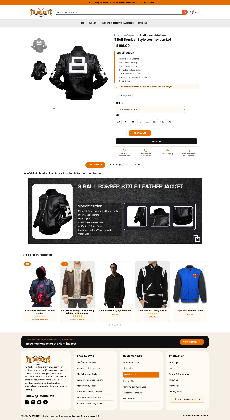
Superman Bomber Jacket (190, 310)
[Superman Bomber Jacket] (190, 284)
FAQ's (171, 368)
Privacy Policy (175, 391)
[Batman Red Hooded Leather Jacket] (40, 284)
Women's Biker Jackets (88, 368)
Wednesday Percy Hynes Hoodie (115, 310)
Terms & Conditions (179, 374)
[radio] (119, 122)
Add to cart (140, 133)
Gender (119, 103)
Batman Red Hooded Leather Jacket (40, 312)
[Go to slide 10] (109, 325)
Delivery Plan (129, 381)
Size (117, 115)
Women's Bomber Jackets (90, 379)
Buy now (156, 141)
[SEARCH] (185, 12)
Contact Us (175, 385)
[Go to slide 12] (115, 325)
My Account (129, 398)
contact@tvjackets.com (189, 399)
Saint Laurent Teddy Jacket (152, 310)
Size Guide (128, 368)
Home (116, 35)
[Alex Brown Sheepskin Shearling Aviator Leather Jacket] (77, 284)
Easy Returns (130, 374)
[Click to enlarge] (54, 107)
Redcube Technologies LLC (85, 416)
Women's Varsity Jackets (89, 391)
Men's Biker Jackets (86, 362)
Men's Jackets (129, 35)
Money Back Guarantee (134, 386)
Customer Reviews (132, 392)
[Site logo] (41, 12)
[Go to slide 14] (120, 325)
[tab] (95, 165)
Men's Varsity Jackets (88, 385)
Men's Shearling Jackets (89, 397)
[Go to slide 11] (112, 325)
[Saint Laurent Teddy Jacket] (152, 284)
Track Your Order (131, 362)
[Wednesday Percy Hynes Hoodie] (115, 284)
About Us (173, 379)
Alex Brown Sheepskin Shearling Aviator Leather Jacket (77, 312)
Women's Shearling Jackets (91, 403)
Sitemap (173, 362)
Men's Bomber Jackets (88, 374)
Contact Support (192, 342)
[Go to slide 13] (117, 325)
